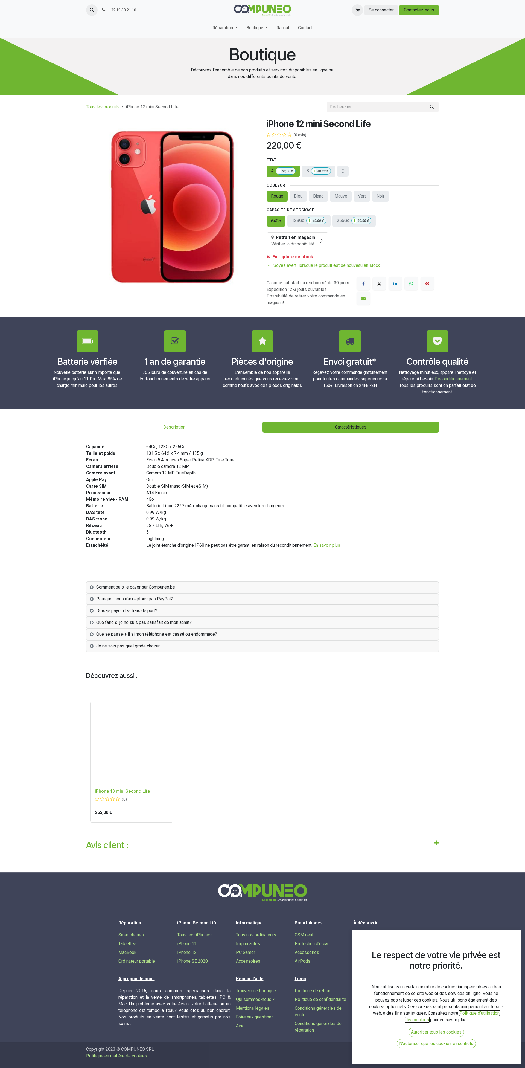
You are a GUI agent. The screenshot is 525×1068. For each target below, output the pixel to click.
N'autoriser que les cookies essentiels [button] (436, 1043)
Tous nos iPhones (194, 934)
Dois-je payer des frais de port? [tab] (126, 610)
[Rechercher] (432, 107)
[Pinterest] (427, 283)
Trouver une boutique (256, 990)
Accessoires (248, 961)
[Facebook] (363, 283)
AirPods (302, 961)
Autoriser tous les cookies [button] (436, 1032)
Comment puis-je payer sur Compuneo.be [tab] (135, 587)
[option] (262, 762)
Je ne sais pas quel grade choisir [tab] (128, 646)
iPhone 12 (187, 952)
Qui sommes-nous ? (255, 999)
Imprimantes (248, 943)
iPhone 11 (187, 943)
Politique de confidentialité (320, 999)
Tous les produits (102, 106)
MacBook (127, 952)
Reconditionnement (453, 378)
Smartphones (131, 934)
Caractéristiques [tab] (350, 427)
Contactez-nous (419, 10)
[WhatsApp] (411, 283)
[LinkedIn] (395, 283)
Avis (240, 1025)
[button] (92, 10)
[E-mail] (363, 298)
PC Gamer (245, 952)
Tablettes (127, 943)
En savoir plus (326, 545)
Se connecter (381, 10)
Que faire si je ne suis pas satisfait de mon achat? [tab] (144, 622)
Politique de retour (312, 990)
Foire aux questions (255, 1017)
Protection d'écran (312, 943)
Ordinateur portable (136, 961)
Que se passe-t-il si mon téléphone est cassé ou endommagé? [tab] (156, 634)
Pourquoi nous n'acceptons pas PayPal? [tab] (134, 598)
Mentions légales (252, 1008)
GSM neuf (304, 934)
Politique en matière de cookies (116, 1055)
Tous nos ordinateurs (256, 934)
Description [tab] (174, 427)
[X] (379, 283)
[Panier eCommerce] (357, 10)
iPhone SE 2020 (192, 961)
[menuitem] (225, 29)
